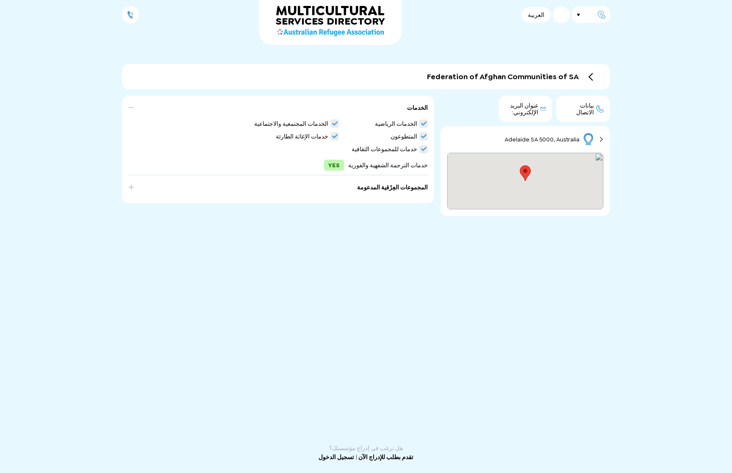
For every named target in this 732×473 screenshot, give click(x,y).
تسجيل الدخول (336, 457)
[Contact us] (130, 14)
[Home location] (591, 14)
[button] (278, 111)
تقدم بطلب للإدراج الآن (385, 457)
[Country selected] (561, 14)
